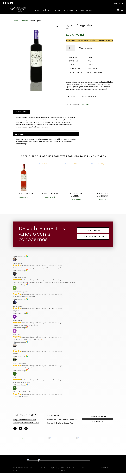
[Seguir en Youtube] (11, 3)
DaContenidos (109, 468)
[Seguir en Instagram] (8, 3)
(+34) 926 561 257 (24, 415)
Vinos (36, 10)
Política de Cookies (66, 468)
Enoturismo (68, 10)
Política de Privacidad (46, 468)
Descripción (21, 112)
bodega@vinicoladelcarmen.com (26, 423)
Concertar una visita (93, 237)
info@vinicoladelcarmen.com (24, 420)
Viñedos (47, 10)
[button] (57, 26)
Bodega (56, 10)
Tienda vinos (93, 230)
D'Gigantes (24, 21)
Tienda (89, 10)
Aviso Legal (56, 468)
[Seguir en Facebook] (4, 3)
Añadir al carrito (85, 48)
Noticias (80, 10)
